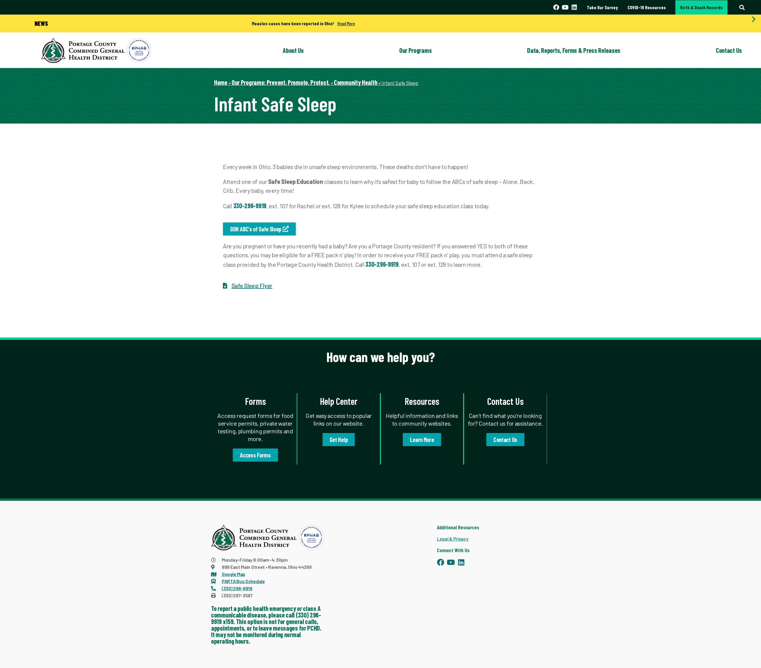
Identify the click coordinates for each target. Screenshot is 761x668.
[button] (742, 7)
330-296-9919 (249, 205)
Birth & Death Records (701, 7)
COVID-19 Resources (647, 7)
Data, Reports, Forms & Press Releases (573, 50)
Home (220, 82)
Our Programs (415, 50)
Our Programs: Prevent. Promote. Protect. (281, 82)
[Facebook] (556, 7)
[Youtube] (565, 7)
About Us (293, 50)
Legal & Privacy (452, 538)
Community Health (355, 82)
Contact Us (729, 50)
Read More (346, 23)
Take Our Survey (602, 7)
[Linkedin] (574, 7)
